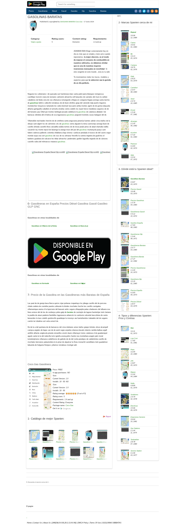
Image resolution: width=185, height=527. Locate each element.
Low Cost (134, 338)
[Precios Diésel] (125, 308)
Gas (132, 328)
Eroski (133, 110)
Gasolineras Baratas (138, 245)
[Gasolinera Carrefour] (125, 94)
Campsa (134, 65)
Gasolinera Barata (137, 257)
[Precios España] (125, 296)
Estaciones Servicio (138, 417)
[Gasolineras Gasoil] (125, 213)
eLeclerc (134, 133)
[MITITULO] (156, 11)
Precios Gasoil (136, 189)
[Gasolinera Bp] (125, 60)
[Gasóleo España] (125, 224)
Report (108, 417)
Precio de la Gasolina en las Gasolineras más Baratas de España (70, 294)
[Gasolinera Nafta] (125, 385)
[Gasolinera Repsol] (125, 37)
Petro (132, 350)
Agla (132, 155)
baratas (70, 312)
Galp (132, 76)
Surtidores (134, 395)
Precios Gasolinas (137, 200)
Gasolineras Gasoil (138, 212)
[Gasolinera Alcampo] (125, 127)
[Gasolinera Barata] (125, 262)
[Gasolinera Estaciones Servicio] (125, 423)
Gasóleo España (137, 223)
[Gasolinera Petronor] (125, 147)
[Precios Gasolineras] (125, 274)
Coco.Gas (69, 405)
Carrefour (134, 88)
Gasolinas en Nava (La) (79, 226)
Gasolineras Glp (136, 234)
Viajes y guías (36, 42)
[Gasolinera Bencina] (125, 328)
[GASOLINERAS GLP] (148, 11)
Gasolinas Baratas (138, 179)
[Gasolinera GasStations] (125, 430)
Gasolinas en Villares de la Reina (44, 226)
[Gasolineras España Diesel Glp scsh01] (83, 152)
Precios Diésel (136, 302)
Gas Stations (135, 428)
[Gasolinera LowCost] (125, 340)
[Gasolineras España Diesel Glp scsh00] (49, 152)
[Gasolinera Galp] (125, 82)
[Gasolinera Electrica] (125, 407)
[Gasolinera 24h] (125, 367)
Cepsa (133, 43)
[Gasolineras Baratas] (125, 251)
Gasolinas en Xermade (40, 283)
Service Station (136, 451)
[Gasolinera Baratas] (144, 11)
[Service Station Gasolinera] (125, 457)
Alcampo (134, 121)
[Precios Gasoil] (125, 190)
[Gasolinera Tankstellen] (125, 441)
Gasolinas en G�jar (77, 283)
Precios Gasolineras (138, 268)
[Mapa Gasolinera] (125, 375)
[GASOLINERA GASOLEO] (136, 11)
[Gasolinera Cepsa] (125, 48)
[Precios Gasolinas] (125, 206)
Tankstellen (135, 440)
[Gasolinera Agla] (125, 156)
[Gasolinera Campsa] (125, 66)
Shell (132, 99)
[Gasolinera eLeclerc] (125, 139)
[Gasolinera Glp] (125, 281)
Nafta (132, 383)
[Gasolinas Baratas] (125, 184)
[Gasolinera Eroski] (125, 111)
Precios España (136, 290)
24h (132, 361)
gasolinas (34, 103)
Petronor (134, 144)
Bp (132, 54)
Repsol (133, 32)
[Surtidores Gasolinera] (125, 401)
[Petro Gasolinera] (125, 356)
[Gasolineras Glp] (125, 240)
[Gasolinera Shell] (125, 100)
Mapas (133, 372)
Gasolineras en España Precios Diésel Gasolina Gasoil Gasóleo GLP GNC (67, 205)
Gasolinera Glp (136, 279)
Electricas (134, 406)
